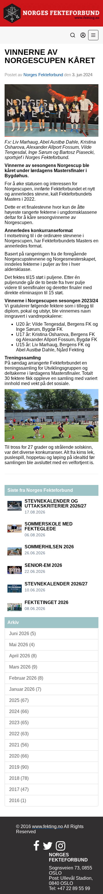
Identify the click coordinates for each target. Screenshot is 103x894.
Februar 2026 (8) (26, 678)
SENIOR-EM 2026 (43, 565)
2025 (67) (19, 700)
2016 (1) (17, 800)
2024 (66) (19, 711)
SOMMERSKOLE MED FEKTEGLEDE (49, 526)
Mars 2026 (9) (23, 667)
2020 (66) (19, 756)
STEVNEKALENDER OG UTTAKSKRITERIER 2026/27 (55, 504)
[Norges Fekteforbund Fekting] (51, 13)
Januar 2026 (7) (25, 689)
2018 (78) (19, 778)
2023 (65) (19, 722)
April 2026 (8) (23, 655)
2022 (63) (19, 733)
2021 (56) (19, 744)
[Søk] (73, 35)
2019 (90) (19, 767)
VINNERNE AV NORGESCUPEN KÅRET (50, 56)
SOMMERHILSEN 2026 (49, 546)
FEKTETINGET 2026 (46, 602)
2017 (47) (19, 789)
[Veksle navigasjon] (93, 35)
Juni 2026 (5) (22, 633)
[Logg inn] (83, 35)
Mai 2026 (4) (22, 644)
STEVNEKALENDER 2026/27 (56, 583)
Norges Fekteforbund (43, 74)
